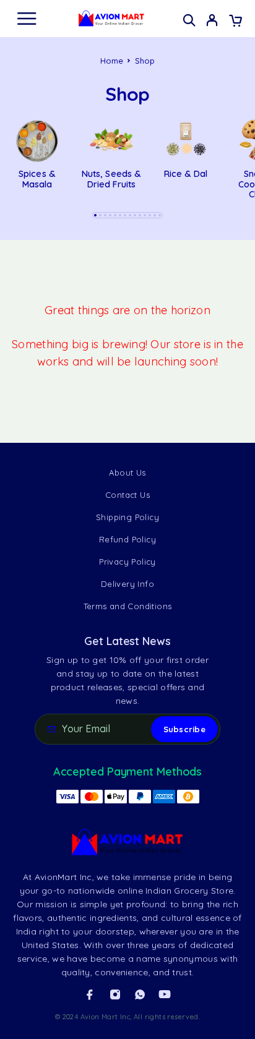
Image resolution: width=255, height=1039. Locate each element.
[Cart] (235, 22)
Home (112, 61)
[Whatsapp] (139, 994)
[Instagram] (115, 994)
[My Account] (211, 22)
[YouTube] (164, 994)
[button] (95, 215)
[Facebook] (89, 994)
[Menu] (26, 18)
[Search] (189, 20)
